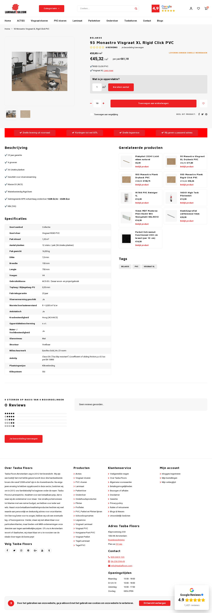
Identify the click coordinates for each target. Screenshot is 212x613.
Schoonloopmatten (84, 515)
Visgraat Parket (83, 536)
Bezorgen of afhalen (119, 490)
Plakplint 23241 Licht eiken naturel (147, 158)
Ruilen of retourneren (119, 507)
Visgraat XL (149, 266)
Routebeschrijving (116, 540)
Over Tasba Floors (118, 478)
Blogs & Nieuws (117, 511)
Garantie (114, 499)
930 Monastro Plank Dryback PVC (146, 176)
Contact (147, 20)
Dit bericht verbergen (155, 603)
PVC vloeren (60, 20)
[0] (206, 8)
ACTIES (21, 20)
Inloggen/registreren (171, 473)
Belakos (96, 38)
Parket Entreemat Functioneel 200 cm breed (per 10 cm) (146, 235)
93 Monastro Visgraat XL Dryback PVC (192, 158)
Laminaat (77, 20)
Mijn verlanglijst (169, 482)
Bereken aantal (121, 87)
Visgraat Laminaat (84, 524)
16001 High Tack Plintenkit (189, 194)
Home (8, 20)
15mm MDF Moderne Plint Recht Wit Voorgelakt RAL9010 (147, 214)
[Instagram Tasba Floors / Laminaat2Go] (21, 550)
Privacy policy (116, 503)
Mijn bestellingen (169, 478)
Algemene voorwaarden (121, 482)
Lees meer (108, 70)
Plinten (79, 503)
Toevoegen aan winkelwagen (153, 103)
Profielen (80, 507)
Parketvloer (94, 20)
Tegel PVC (80, 545)
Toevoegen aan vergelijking (106, 114)
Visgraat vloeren (39, 20)
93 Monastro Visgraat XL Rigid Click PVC (31, 29)
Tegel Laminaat (83, 541)
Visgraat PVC (82, 528)
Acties (78, 473)
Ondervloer (112, 20)
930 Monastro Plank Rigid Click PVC (191, 176)
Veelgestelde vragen (119, 473)
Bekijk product (142, 166)
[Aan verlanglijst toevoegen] (203, 103)
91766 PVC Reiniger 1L (146, 194)
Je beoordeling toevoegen (132, 47)
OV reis (119, 544)
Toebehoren (130, 20)
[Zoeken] (136, 8)
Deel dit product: (186, 114)
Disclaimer (115, 494)
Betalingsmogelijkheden (121, 486)
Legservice (81, 520)
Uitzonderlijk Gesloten (120, 515)
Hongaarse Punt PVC (85, 532)
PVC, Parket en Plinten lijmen (89, 511)
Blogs (160, 20)
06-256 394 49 (118, 561)
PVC (136, 266)
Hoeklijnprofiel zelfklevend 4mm (190, 212)
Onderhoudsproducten (86, 499)
